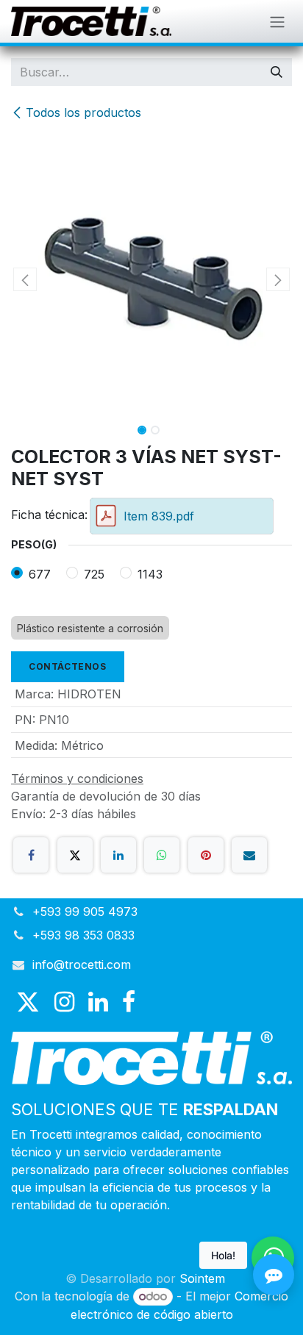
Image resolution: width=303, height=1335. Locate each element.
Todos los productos (83, 112)
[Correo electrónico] (249, 855)
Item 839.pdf (159, 516)
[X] (75, 855)
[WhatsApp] (161, 855)
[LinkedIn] (118, 855)
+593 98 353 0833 (83, 935)
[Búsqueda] (276, 72)
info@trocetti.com (81, 964)
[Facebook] (31, 855)
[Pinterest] (206, 855)
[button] (25, 279)
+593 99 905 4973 (85, 911)
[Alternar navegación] (277, 21)
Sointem (202, 1278)
